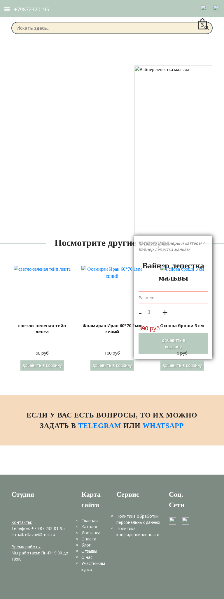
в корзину (42, 365)
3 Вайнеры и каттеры (180, 243)
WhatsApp (163, 425)
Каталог (146, 243)
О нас (86, 557)
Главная (89, 520)
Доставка (90, 532)
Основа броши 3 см (182, 325)
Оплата (88, 539)
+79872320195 (31, 9)
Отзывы (89, 551)
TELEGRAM (100, 425)
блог (86, 545)
